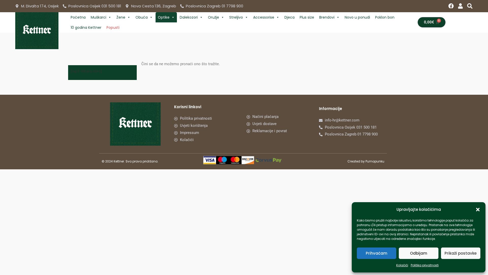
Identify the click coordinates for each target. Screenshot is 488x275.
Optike (164, 17)
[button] (477, 209)
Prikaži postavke (461, 253)
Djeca (289, 17)
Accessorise (263, 17)
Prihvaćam (376, 253)
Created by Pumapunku (365, 161)
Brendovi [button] (326, 17)
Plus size (307, 17)
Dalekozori (189, 17)
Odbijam (418, 253)
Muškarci (98, 17)
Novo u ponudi (357, 17)
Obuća (141, 17)
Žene (120, 17)
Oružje (213, 17)
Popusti (112, 27)
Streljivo (236, 17)
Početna (78, 17)
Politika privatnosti (425, 265)
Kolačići (402, 265)
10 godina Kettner (86, 27)
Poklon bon (384, 17)
